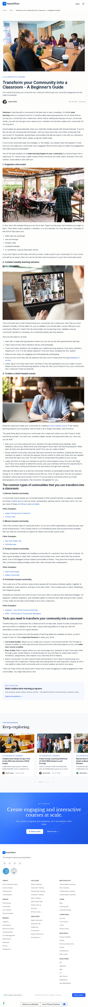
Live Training (7, 910)
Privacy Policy (64, 928)
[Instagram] (20, 863)
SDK (61, 969)
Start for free (52, 831)
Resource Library (8, 928)
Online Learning (36, 884)
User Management (9, 935)
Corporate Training (37, 888)
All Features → (7, 949)
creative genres (17, 501)
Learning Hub (64, 906)
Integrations (64, 980)
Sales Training (36, 898)
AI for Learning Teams (10, 884)
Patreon (23, 504)
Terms (62, 925)
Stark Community (12, 572)
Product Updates (65, 937)
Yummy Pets (10, 517)
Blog (11, 10)
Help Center (64, 954)
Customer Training (37, 894)
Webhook (63, 966)
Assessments (7, 891)
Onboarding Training (38, 891)
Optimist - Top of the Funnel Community (21, 610)
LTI (60, 973)
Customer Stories (65, 910)
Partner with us (36, 905)
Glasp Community (12, 575)
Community (6, 906)
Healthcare (34, 927)
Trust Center (64, 922)
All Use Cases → (36, 912)
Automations (7, 925)
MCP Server (64, 976)
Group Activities (8, 913)
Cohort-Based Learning (67, 884)
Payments (6, 942)
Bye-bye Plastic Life (13, 541)
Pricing (5, 946)
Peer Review (7, 903)
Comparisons (64, 951)
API (61, 962)
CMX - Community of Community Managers (23, 613)
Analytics (6, 922)
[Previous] (35, 782)
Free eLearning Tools (67, 944)
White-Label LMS (36, 901)
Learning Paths (8, 932)
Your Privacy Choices (51, 1004)
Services (34, 908)
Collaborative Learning (67, 891)
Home (4, 10)
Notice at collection (30, 1004)
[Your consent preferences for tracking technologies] (4, 1003)
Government (35, 930)
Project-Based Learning (67, 894)
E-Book (62, 947)
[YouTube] (15, 863)
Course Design (8, 888)
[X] (10, 863)
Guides (62, 940)
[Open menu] (83, 4)
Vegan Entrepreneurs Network (17, 513)
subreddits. (35, 504)
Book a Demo (78, 995)
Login (77, 4)
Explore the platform (12, 696)
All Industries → (36, 937)
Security (62, 918)
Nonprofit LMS (35, 923)
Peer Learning (64, 888)
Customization (7, 894)
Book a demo (36, 831)
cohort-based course (58, 426)
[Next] (53, 782)
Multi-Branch (7, 939)
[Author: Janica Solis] (5, 102)
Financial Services (37, 934)
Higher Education (36, 920)
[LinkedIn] (4, 863)
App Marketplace (65, 983)
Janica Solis (12, 102)
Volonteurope (10, 544)
